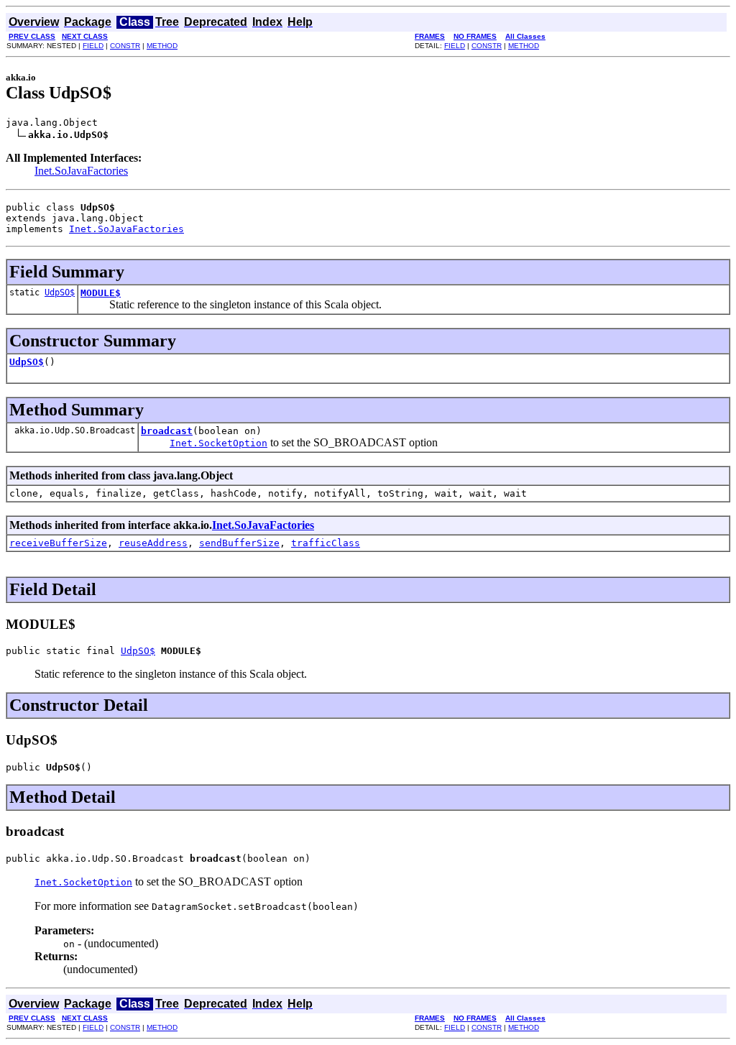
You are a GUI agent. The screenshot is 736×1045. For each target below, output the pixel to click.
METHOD (162, 46)
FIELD (93, 46)
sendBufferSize (239, 543)
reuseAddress (153, 543)
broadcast (167, 430)
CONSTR (125, 46)
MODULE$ (100, 292)
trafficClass (325, 543)
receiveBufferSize (58, 543)
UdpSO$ (60, 292)
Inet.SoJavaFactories (81, 171)
